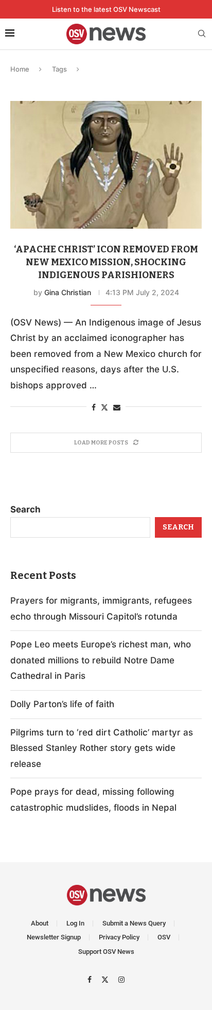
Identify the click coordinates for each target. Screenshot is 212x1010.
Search (25, 509)
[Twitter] (106, 979)
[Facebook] (91, 979)
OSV (163, 937)
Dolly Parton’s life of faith (62, 704)
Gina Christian (67, 292)
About (39, 923)
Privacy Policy (119, 937)
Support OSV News (106, 951)
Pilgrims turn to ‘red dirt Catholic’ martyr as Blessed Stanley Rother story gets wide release (101, 748)
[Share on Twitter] (104, 407)
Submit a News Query (134, 923)
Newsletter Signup (54, 937)
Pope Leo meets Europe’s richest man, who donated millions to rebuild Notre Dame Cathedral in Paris (100, 660)
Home (19, 69)
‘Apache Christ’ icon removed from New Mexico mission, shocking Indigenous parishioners (106, 262)
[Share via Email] (116, 407)
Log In (75, 923)
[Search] (202, 34)
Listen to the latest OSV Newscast (106, 9)
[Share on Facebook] (94, 407)
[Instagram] (121, 979)
